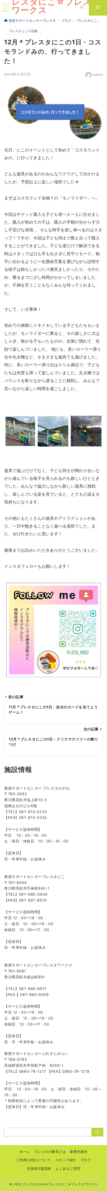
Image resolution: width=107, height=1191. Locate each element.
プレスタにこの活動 (23, 31)
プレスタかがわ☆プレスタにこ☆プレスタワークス (60, 1184)
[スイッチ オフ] (82, 7)
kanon (98, 75)
